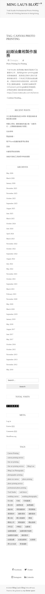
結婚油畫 (11, 540)
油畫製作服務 (13, 535)
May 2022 (9, 269)
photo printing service (15, 483)
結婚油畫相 (22, 540)
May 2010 (9, 370)
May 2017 (9, 339)
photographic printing (15, 475)
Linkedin (30, 577)
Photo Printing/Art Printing (16, 64)
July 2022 (9, 264)
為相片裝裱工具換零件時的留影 (18, 157)
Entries (10, 426)
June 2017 (9, 334)
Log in (8, 421)
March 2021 (10, 289)
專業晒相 (32, 509)
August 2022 (10, 259)
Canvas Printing (13, 453)
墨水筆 (10, 505)
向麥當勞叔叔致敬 (13, 151)
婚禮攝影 (30, 505)
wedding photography (29, 496)
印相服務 (27, 501)
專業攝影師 (20, 509)
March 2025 (10, 218)
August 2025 (10, 208)
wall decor (23, 492)
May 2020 (9, 304)
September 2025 (11, 203)
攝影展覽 (21, 514)
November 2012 (11, 365)
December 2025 (11, 188)
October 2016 (11, 344)
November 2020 (11, 299)
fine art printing (13, 462)
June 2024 (9, 229)
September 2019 (11, 314)
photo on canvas (13, 479)
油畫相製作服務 (26, 531)
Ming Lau (30, 466)
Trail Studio (12, 492)
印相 (18, 501)
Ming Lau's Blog (22, 4)
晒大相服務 (20, 518)
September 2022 (11, 254)
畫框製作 (24, 535)
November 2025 (11, 193)
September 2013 (11, 359)
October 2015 (11, 349)
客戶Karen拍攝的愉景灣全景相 (17, 141)
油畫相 (27, 527)
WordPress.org (11, 436)
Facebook (18, 570)
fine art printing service (16, 466)
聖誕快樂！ (10, 136)
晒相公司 (11, 522)
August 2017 (10, 329)
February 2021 (11, 294)
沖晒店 (18, 527)
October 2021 (11, 279)
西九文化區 (12, 544)
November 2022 (11, 244)
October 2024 (11, 224)
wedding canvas (13, 496)
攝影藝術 (32, 514)
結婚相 (32, 540)
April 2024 (10, 234)
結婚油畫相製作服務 (21, 53)
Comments (11, 431)
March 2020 (10, 309)
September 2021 (11, 284)
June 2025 (9, 213)
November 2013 (11, 354)
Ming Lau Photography (16, 470)
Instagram (17, 577)
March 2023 (10, 239)
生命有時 (9, 131)
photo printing (27, 479)
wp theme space (29, 591)
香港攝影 (23, 544)
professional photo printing (17, 488)
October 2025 (11, 198)
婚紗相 (10, 509)
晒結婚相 (32, 522)
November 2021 (11, 274)
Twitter (30, 570)
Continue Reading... (14, 98)
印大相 (10, 501)
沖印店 (10, 527)
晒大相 (10, 518)
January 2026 (10, 183)
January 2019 (10, 319)
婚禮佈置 (19, 505)
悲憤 (8, 146)
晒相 (30, 518)
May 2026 (9, 173)
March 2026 (10, 178)
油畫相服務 (12, 531)
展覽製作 (11, 514)
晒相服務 (21, 522)
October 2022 (11, 249)
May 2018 (9, 324)
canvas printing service (15, 458)
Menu (39, 4)
